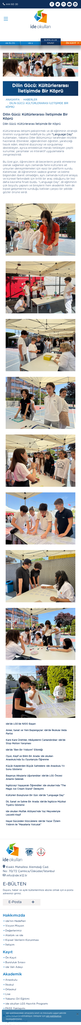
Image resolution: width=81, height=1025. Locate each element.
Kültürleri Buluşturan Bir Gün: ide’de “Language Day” (35, 795)
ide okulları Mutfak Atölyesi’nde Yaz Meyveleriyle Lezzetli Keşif (33, 813)
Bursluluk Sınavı (15, 962)
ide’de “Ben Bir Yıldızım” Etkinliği (24, 750)
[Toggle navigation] (6, 19)
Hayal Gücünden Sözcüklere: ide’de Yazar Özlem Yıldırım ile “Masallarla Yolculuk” (33, 823)
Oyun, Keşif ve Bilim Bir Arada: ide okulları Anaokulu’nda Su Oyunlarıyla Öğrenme (29, 758)
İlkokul (9, 984)
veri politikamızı (53, 1016)
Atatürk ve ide (14, 935)
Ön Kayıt (10, 957)
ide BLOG (10, 43)
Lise (7, 994)
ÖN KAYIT (71, 43)
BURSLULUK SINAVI (50, 41)
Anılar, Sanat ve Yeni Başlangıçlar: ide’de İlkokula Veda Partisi (36, 732)
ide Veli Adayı (14, 967)
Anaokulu (11, 980)
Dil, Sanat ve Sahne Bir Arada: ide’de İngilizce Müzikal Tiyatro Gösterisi (36, 803)
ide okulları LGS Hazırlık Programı (26, 1003)
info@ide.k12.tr (16, 875)
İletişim (10, 944)
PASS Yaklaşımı (15, 1008)
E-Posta (21, 902)
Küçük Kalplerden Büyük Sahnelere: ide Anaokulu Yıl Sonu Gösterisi (35, 767)
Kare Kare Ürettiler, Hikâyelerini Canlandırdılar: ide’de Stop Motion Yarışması (35, 742)
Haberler (30, 100)
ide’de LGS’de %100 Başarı (21, 724)
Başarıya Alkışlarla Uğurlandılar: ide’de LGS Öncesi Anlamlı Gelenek (34, 777)
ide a (30, 43)
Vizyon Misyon (14, 925)
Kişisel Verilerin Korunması (22, 940)
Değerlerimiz (13, 930)
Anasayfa (13, 100)
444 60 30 (12, 4)
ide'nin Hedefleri (15, 921)
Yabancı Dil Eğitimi (17, 999)
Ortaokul (10, 989)
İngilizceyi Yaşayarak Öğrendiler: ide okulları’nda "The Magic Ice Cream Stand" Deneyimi (36, 787)
